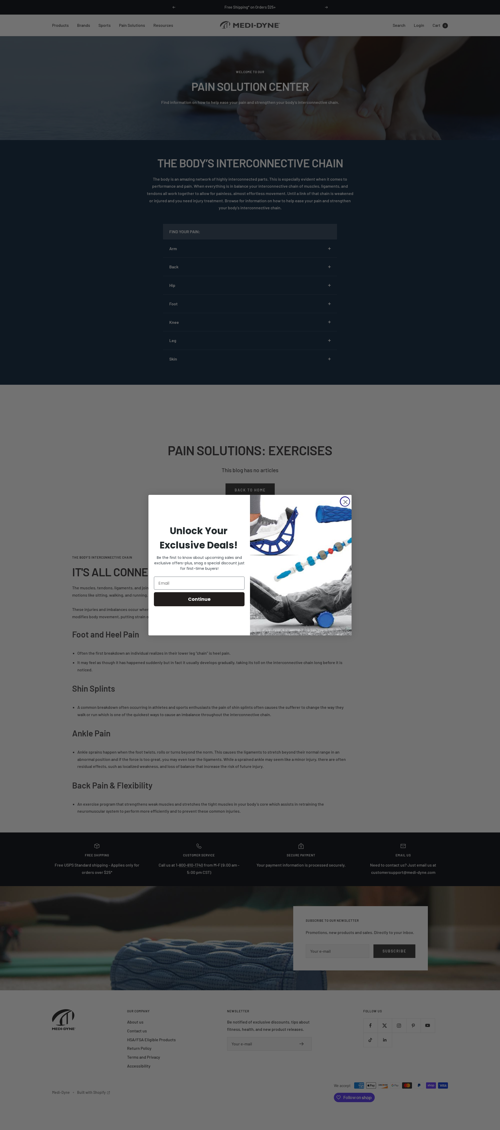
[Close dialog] (344, 501)
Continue (199, 599)
